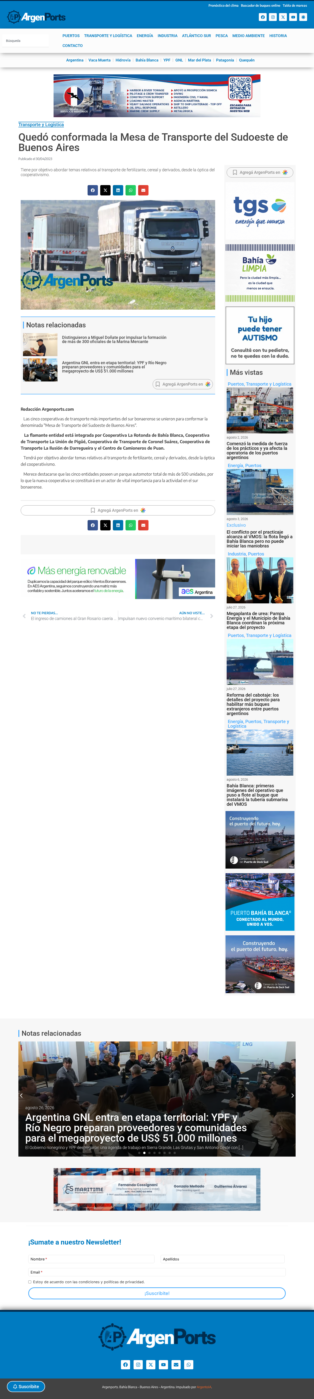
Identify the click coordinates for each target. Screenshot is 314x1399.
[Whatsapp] (188, 1364)
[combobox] (25, 40)
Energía (145, 35)
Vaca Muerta (99, 60)
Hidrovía (123, 60)
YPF (166, 60)
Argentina (74, 60)
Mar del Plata (199, 60)
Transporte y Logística (108, 35)
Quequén (247, 60)
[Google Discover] (303, 17)
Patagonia (225, 60)
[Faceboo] (263, 17)
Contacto (73, 45)
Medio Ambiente (248, 35)
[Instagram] (273, 17)
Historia (278, 35)
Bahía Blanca (147, 60)
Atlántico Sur (196, 35)
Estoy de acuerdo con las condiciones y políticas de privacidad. (89, 1282)
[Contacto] (176, 1364)
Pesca (222, 35)
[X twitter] (283, 17)
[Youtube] (293, 17)
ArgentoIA (204, 1387)
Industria (167, 35)
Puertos (71, 35)
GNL (179, 60)
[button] (93, 190)
